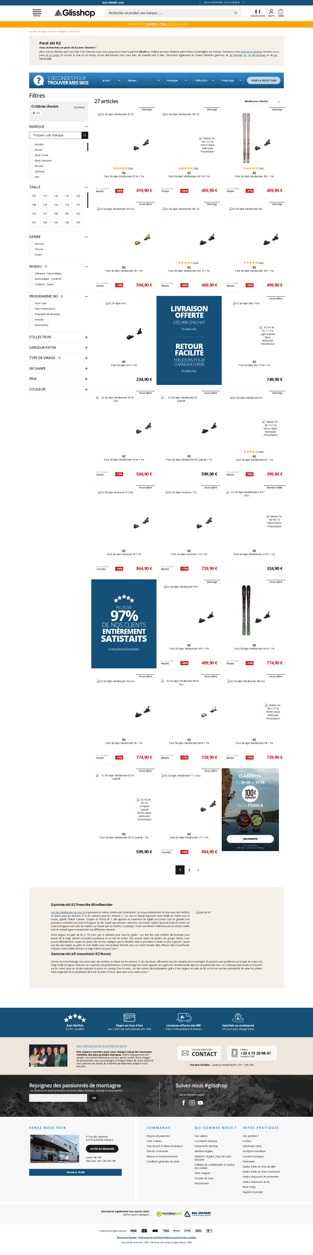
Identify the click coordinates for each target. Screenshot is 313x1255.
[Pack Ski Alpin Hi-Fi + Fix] (115, 327)
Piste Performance (45, 308)
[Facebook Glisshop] (183, 1103)
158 (56, 213)
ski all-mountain (257, 55)
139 (67, 196)
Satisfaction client (252, 1146)
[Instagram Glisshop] (192, 1103)
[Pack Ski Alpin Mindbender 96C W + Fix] (181, 232)
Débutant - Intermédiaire (48, 273)
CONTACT (204, 1054)
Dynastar (40, 171)
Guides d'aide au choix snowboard (261, 1171)
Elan (37, 177)
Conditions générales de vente (163, 1161)
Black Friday (249, 1187)
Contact (247, 1141)
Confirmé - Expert (44, 284)
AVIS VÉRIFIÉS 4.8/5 (113, 2)
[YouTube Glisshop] (200, 1103)
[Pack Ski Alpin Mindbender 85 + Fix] (246, 421)
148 (34, 204)
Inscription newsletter (254, 1151)
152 (56, 204)
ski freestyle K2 (238, 55)
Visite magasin (202, 1173)
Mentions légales (204, 1151)
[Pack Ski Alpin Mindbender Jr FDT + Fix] (246, 516)
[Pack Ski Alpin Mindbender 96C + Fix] (246, 232)
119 (45, 196)
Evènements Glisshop (206, 1146)
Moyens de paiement (158, 1136)
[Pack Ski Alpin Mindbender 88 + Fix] (246, 704)
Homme (39, 243)
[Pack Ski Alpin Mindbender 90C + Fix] (246, 138)
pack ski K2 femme (251, 51)
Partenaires (249, 1161)
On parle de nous (204, 1178)
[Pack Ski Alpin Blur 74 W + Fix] (246, 327)
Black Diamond (43, 160)
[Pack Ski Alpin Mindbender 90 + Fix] (116, 232)
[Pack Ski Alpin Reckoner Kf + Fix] (115, 516)
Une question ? (251, 1136)
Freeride (39, 319)
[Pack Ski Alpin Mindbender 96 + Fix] (116, 704)
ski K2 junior (52, 55)
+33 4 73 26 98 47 (256, 1053)
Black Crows (41, 155)
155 (78, 204)
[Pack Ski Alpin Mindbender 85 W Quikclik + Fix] (116, 799)
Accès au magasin (102, 1148)
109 (34, 196)
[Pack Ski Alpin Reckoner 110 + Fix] (181, 516)
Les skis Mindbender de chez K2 (68, 912)
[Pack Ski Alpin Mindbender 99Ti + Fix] (181, 610)
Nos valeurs (201, 1136)
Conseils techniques (253, 1156)
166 (56, 222)
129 (56, 196)
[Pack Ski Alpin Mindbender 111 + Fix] (181, 799)
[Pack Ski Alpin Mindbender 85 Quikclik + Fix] (181, 421)
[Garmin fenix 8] (250, 809)
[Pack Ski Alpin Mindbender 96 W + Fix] (246, 610)
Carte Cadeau (154, 1141)
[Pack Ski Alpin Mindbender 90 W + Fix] (116, 421)
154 (67, 204)
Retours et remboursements (162, 1156)
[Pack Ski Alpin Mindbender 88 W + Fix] (181, 704)
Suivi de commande (157, 1151)
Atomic (38, 149)
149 (45, 204)
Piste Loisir (40, 303)
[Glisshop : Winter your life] (75, 13)
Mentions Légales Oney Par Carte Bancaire (213, 1158)
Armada (39, 144)
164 (45, 222)
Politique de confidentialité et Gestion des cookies (215, 1166)
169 (78, 222)
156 (34, 213)
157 (45, 213)
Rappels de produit (253, 1192)
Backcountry (41, 325)
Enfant (38, 254)
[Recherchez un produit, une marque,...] (235, 13)
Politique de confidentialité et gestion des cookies (167, 1237)
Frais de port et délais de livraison (165, 1146)
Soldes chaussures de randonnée (261, 1176)
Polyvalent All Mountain (47, 314)
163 (34, 222)
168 (67, 222)
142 (78, 196)
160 (67, 213)
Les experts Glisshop (206, 1141)
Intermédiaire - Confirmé (48, 279)
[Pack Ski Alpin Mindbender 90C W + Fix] (181, 138)
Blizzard (39, 166)
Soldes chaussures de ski (256, 1182)
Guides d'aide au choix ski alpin (259, 1166)
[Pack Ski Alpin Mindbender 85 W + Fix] (115, 138)
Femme (39, 249)
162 (78, 213)
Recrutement (202, 1183)
